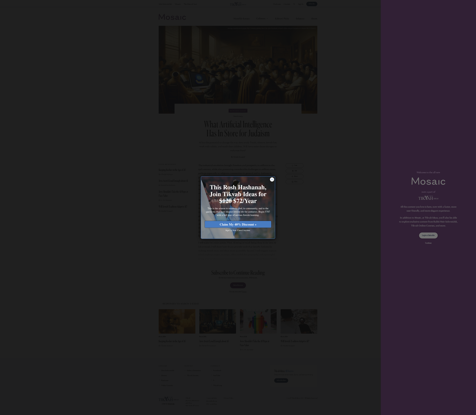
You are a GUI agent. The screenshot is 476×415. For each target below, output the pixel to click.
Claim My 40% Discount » (238, 224)
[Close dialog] (272, 179)
